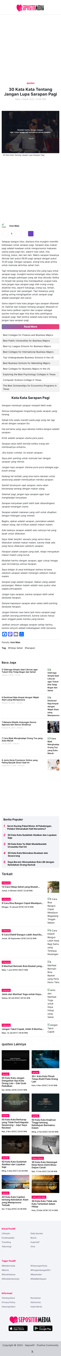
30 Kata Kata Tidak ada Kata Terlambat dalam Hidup (44, 1204)
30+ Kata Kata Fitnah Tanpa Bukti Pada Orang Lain (45, 1079)
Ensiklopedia (8, 1238)
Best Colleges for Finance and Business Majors (28, 335)
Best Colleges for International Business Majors (28, 351)
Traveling (6, 1242)
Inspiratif (34, 1242)
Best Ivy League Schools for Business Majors (27, 346)
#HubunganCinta (38, 1266)
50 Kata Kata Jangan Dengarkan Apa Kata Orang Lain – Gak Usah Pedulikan (14, 1082)
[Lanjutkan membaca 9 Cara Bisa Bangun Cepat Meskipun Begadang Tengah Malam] (53, 910)
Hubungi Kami (8, 1306)
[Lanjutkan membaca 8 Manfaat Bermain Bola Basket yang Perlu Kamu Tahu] (53, 971)
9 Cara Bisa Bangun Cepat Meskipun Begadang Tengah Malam (22, 904)
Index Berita (36, 1306)
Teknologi (6, 1246)
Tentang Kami (8, 1298)
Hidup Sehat (16, 648)
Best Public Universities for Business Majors (26, 340)
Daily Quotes (36, 1233)
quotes (30, 83)
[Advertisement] (23, 13)
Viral (32, 1246)
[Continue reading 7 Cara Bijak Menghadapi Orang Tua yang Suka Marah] (53, 745)
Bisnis (33, 1238)
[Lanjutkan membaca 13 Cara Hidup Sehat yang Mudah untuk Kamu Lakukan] (53, 886)
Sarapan (30, 648)
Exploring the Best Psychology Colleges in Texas (29, 374)
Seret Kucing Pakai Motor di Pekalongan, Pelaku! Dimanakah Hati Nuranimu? (29, 827)
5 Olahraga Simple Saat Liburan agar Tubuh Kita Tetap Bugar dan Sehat (20, 670)
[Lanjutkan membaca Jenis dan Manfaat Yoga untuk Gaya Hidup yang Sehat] (53, 1003)
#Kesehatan (36, 1274)
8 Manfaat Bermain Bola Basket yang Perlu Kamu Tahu (22, 967)
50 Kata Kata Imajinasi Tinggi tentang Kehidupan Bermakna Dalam (44, 1123)
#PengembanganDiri (40, 1270)
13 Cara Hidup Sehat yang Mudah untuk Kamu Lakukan (20, 888)
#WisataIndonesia (10, 1279)
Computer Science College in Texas (22, 380)
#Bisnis (5, 1270)
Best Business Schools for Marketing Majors (26, 363)
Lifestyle (6, 883)
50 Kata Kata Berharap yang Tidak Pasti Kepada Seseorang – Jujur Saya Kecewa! (15, 1123)
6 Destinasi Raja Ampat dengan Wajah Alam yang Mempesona (20, 698)
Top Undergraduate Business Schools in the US (28, 357)
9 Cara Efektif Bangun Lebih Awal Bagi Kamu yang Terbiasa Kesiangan (22, 936)
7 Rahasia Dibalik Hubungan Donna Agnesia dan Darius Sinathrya (19, 723)
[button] (58, 8)
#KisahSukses (8, 1274)
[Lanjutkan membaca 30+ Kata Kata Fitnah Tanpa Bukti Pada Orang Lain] (45, 1059)
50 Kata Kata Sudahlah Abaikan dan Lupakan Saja (14, 1164)
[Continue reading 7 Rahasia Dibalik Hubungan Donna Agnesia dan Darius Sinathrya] (53, 726)
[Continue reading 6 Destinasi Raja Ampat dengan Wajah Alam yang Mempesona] (53, 706)
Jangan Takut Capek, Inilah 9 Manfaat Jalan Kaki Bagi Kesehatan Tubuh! (22, 1030)
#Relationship (8, 1266)
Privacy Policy (8, 1302)
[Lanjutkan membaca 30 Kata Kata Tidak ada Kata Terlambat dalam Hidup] (45, 1183)
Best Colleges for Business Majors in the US (26, 368)
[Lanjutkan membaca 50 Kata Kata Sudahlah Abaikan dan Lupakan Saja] (15, 1144)
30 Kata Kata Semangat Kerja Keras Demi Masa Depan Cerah (44, 1165)
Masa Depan (37, 1158)
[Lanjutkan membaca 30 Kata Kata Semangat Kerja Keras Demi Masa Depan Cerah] (45, 1144)
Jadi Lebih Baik (38, 1197)
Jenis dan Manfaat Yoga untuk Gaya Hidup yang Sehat (21, 995)
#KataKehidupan (38, 1279)
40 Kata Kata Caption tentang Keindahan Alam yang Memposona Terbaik (15, 1201)
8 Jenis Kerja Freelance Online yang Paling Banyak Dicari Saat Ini (20, 761)
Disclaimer (35, 1298)
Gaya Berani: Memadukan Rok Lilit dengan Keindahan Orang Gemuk (31, 863)
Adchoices (35, 1302)
